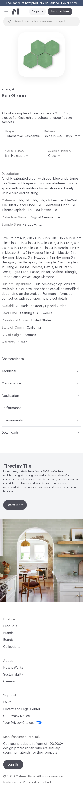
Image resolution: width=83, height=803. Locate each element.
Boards (8, 639)
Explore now (69, 3)
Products (10, 626)
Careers (9, 681)
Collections (11, 646)
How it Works (13, 667)
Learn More (15, 505)
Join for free (60, 11)
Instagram (10, 782)
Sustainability (13, 674)
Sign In (37, 11)
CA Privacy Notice (16, 716)
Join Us (13, 764)
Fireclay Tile (9, 89)
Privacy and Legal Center (21, 709)
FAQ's (7, 702)
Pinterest (29, 782)
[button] (6, 11)
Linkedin (47, 782)
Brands (8, 633)
